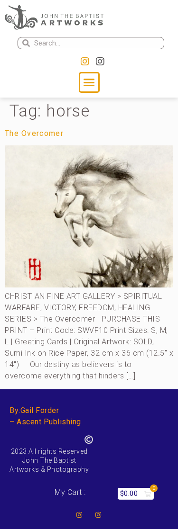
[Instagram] (85, 61)
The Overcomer (34, 133)
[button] (89, 82)
